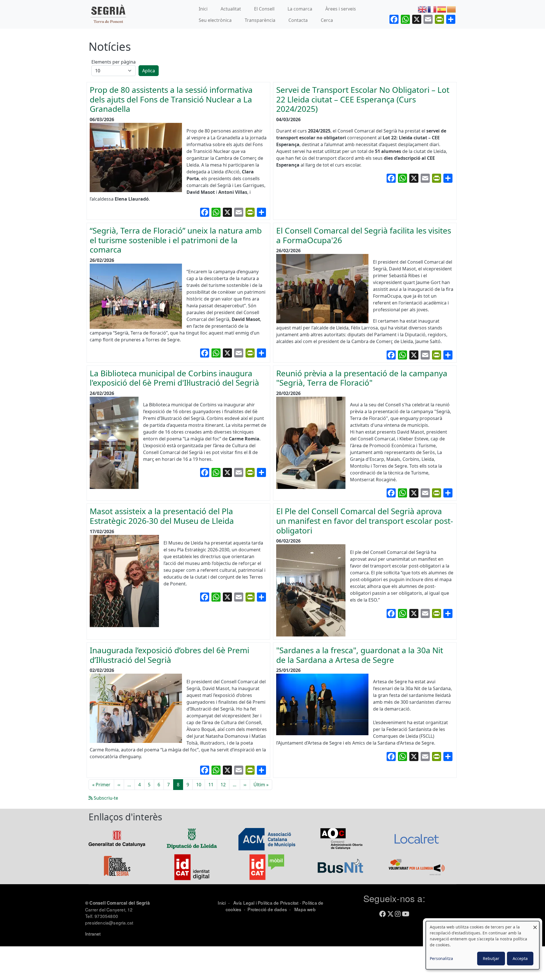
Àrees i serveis (340, 9)
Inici (203, 9)
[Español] (442, 9)
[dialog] (482, 945)
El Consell (264, 9)
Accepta (520, 958)
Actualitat (231, 9)
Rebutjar (491, 958)
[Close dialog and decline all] (535, 924)
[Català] (451, 9)
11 (210, 784)
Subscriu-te (105, 798)
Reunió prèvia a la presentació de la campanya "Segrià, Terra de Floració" (361, 378)
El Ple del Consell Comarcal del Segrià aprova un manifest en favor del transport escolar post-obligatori (364, 520)
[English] (422, 9)
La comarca (300, 9)
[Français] (432, 9)
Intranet (93, 933)
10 (198, 784)
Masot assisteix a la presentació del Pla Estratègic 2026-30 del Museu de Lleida (162, 516)
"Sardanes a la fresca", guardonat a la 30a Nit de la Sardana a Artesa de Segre (359, 655)
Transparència (260, 20)
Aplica (148, 71)
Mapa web (304, 909)
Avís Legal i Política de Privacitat (266, 903)
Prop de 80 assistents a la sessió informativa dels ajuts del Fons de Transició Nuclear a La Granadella (171, 99)
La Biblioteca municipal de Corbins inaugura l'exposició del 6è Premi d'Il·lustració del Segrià (174, 378)
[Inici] (108, 14)
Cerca (327, 20)
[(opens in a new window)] (117, 838)
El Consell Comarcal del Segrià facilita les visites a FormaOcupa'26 (363, 235)
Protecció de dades (267, 909)
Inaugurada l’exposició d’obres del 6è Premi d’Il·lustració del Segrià (169, 655)
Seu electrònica (215, 20)
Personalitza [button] (441, 958)
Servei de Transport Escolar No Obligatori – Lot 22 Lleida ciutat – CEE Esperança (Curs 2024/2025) (362, 99)
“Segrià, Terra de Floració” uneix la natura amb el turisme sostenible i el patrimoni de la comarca (176, 240)
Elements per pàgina (113, 62)
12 (223, 784)
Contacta (298, 20)
